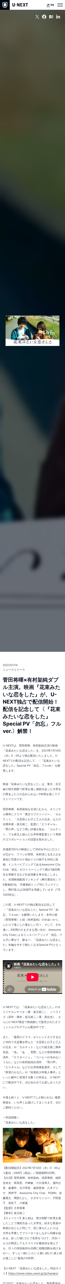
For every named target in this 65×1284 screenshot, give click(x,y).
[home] (14, 5)
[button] (60, 5)
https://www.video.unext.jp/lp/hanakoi (33, 1273)
